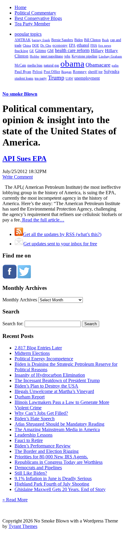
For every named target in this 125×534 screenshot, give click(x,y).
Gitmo (40, 50)
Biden (78, 40)
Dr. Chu (45, 45)
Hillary (97, 50)
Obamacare (98, 65)
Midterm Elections (32, 353)
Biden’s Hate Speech (35, 418)
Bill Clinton (92, 40)
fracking (21, 50)
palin (115, 65)
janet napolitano (52, 56)
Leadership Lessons (33, 434)
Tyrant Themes (22, 526)
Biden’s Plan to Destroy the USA (46, 385)
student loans (24, 78)
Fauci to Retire (29, 440)
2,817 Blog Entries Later (38, 347)
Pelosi (37, 71)
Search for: (12, 323)
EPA (72, 46)
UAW (69, 78)
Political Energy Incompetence (44, 358)
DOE (35, 45)
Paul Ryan (23, 71)
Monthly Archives (19, 299)
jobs (67, 56)
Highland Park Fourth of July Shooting (52, 483)
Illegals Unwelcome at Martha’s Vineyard (54, 391)
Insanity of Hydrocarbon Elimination (50, 375)
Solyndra (111, 71)
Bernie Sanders (62, 40)
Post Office (52, 72)
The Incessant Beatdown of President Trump (57, 380)
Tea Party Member (32, 23)
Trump (56, 77)
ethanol (83, 45)
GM (50, 50)
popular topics (28, 34)
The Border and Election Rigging (47, 451)
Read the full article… (42, 219)
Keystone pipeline (84, 56)
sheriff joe (95, 72)
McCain (20, 65)
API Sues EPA (24, 158)
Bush (105, 40)
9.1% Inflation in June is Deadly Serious (53, 478)
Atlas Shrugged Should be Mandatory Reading (59, 424)
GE (31, 51)
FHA (93, 45)
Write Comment (17, 176)
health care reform (72, 50)
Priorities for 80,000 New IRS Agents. (51, 456)
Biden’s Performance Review (43, 445)
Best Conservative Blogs (38, 18)
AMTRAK (23, 40)
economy (60, 45)
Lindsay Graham (110, 56)
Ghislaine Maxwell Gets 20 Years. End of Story (60, 489)
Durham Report (30, 396)
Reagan (66, 72)
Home (20, 7)
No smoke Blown (19, 94)
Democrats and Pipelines (38, 467)
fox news (104, 45)
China (27, 45)
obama (72, 63)
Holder (34, 56)
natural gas (51, 65)
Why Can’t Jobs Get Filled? (41, 413)
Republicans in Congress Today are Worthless (59, 462)
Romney (80, 71)
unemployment (87, 78)
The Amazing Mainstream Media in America (57, 429)
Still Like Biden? (31, 473)
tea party (41, 78)
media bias (34, 65)
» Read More (15, 499)
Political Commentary (35, 12)
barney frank (41, 40)
